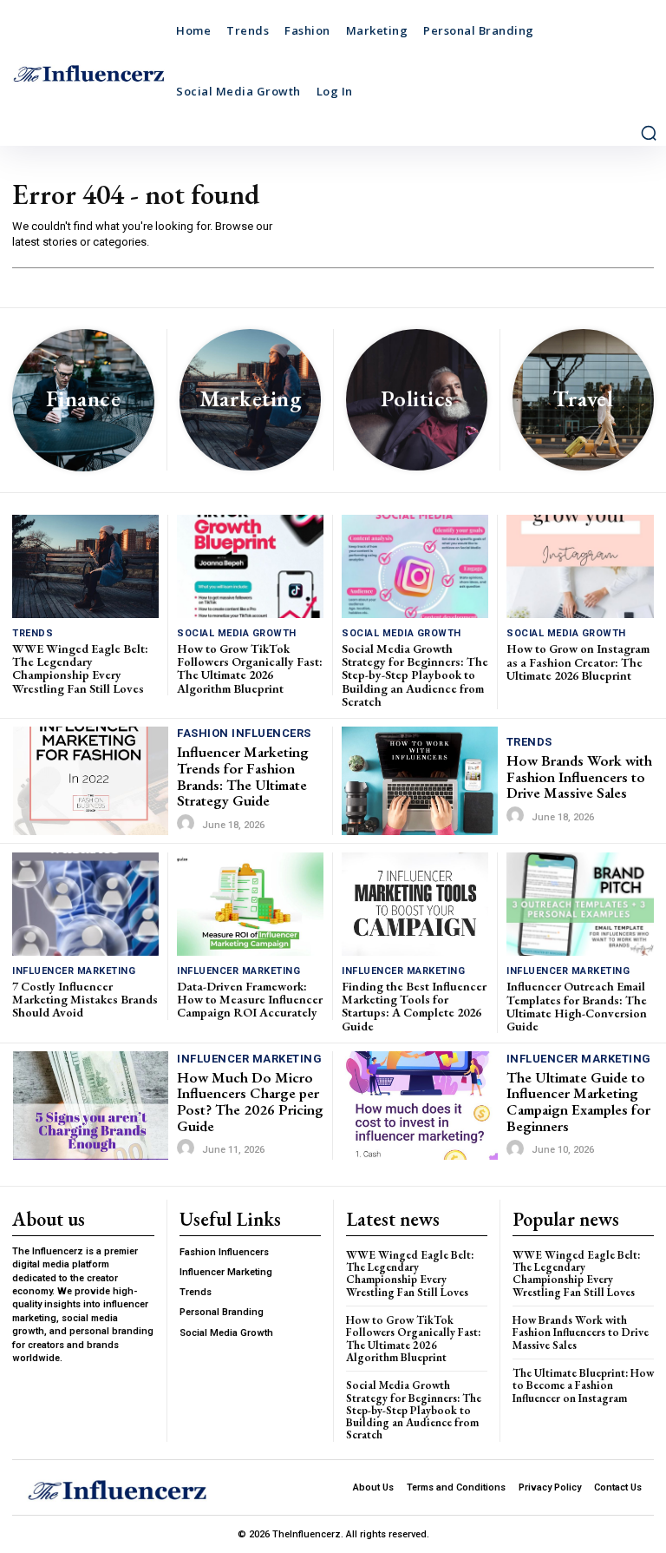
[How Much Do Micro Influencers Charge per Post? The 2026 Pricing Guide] (90, 1105)
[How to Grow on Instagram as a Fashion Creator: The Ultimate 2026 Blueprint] (580, 566)
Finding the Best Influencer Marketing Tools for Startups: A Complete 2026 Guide (414, 1006)
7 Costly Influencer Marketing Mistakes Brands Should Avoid (85, 999)
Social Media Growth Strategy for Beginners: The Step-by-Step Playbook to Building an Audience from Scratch (415, 675)
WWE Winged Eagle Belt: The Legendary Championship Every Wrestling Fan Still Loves (80, 668)
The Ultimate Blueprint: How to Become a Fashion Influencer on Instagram (583, 1385)
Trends (32, 633)
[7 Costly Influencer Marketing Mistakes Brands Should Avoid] (85, 903)
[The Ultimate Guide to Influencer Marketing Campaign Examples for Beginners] (420, 1106)
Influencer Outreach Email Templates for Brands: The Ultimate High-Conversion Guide (576, 1006)
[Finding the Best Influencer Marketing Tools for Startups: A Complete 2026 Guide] (415, 903)
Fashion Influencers (244, 733)
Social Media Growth (237, 633)
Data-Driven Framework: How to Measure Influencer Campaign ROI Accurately (250, 999)
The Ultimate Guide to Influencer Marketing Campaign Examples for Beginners (578, 1101)
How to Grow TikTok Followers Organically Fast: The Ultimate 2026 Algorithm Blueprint (250, 668)
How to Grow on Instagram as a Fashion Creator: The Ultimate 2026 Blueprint (578, 662)
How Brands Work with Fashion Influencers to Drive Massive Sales (579, 776)
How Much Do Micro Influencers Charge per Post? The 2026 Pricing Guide (250, 1101)
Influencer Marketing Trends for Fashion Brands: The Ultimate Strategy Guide (243, 776)
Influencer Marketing (73, 971)
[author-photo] (188, 823)
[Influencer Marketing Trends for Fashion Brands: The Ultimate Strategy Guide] (90, 781)
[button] (648, 132)
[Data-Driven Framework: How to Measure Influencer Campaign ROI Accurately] (250, 903)
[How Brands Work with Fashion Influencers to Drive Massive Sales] (420, 781)
